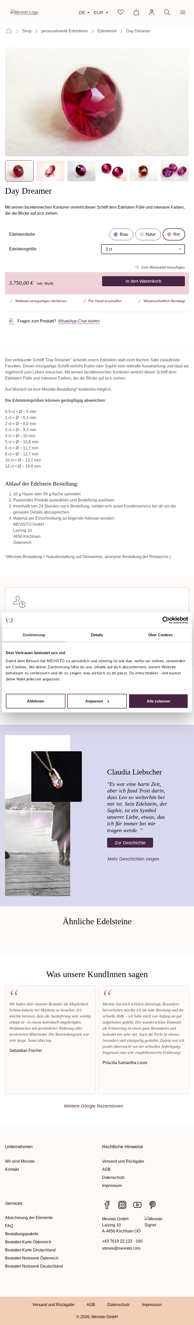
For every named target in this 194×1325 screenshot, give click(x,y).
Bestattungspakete (21, 1234)
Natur (151, 234)
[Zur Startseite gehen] (24, 12)
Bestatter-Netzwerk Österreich (32, 1258)
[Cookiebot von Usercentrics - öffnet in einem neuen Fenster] (166, 620)
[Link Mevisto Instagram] (122, 1205)
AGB (106, 1169)
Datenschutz (113, 1177)
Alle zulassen (158, 701)
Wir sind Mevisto (20, 1161)
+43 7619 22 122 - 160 (122, 1241)
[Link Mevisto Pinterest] (153, 1205)
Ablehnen (35, 701)
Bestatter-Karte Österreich (28, 1242)
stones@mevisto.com (121, 1248)
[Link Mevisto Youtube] (137, 1205)
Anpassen (94, 701)
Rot (176, 234)
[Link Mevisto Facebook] (107, 1205)
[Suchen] (167, 12)
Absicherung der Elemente (29, 1218)
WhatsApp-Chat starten (79, 321)
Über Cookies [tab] (160, 635)
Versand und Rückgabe (123, 1161)
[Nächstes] (181, 102)
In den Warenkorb (143, 281)
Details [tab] (97, 635)
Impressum (112, 1185)
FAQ (9, 1226)
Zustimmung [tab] (33, 635)
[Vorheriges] (13, 102)
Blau (124, 234)
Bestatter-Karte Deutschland (30, 1250)
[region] (97, 115)
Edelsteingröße (23, 250)
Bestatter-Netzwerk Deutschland (34, 1266)
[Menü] (183, 12)
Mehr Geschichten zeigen (133, 859)
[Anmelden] (152, 12)
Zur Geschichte (130, 842)
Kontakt (12, 1169)
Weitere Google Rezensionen (93, 1106)
